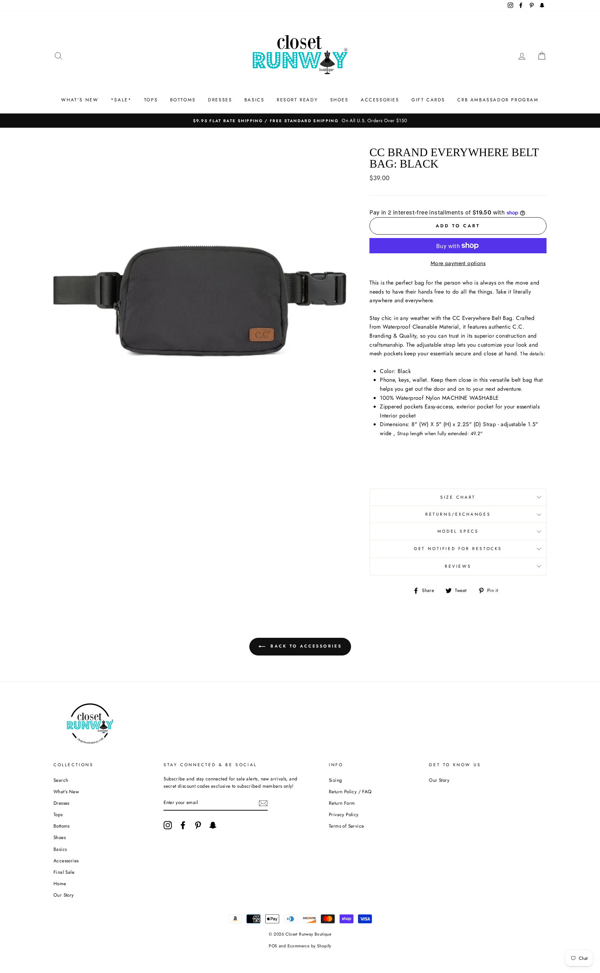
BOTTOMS (183, 99)
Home (59, 883)
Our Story (63, 894)
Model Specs (458, 531)
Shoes (59, 837)
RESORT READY (297, 99)
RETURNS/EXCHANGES (458, 514)
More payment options (458, 263)
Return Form (342, 802)
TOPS (151, 99)
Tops (58, 814)
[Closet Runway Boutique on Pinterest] (198, 825)
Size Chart (458, 497)
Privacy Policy (344, 814)
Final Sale (63, 872)
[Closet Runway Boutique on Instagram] (168, 825)
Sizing (335, 780)
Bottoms (61, 825)
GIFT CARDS (428, 99)
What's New (66, 791)
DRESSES (220, 99)
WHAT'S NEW (79, 99)
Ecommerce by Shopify (309, 946)
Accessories (65, 860)
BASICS (254, 99)
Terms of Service (346, 825)
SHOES (339, 99)
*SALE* (121, 99)
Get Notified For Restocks (458, 548)
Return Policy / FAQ (350, 791)
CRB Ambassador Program (498, 99)
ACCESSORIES (380, 99)
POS (273, 946)
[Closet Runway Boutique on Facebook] (183, 825)
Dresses (61, 802)
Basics (60, 849)
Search (60, 780)
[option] (300, 121)
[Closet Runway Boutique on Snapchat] (213, 825)
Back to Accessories (305, 646)
